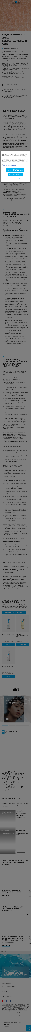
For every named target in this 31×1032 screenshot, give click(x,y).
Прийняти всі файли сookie (15, 174)
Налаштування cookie (15, 178)
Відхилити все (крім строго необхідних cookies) (15, 170)
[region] (15, 167)
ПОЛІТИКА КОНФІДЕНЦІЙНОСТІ (10, 165)
